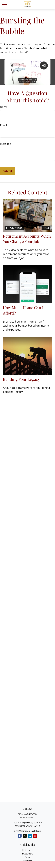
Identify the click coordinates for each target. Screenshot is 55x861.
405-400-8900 (31, 814)
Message (5, 144)
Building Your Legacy (21, 379)
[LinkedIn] (30, 836)
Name (3, 107)
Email (3, 125)
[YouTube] (35, 836)
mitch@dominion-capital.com (27, 831)
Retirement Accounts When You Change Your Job (27, 238)
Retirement (27, 850)
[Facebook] (20, 836)
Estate (27, 857)
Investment (27, 853)
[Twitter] (25, 836)
